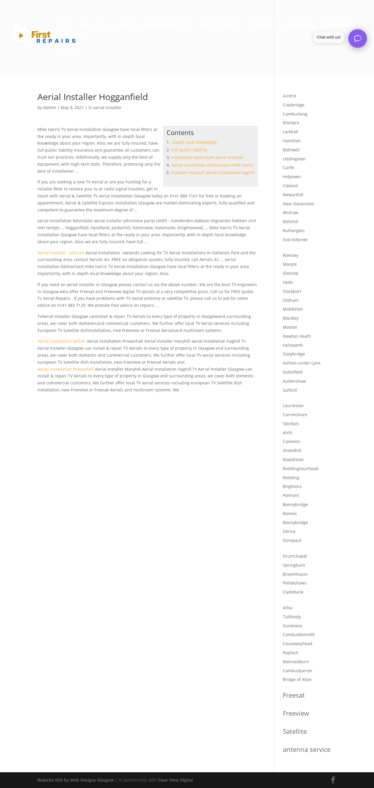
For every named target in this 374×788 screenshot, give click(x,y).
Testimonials (299, 25)
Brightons (292, 486)
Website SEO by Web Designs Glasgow (75, 780)
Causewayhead (297, 643)
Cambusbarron (297, 670)
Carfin (289, 167)
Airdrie (289, 96)
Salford (290, 390)
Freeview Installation (165, 25)
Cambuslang (295, 114)
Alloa (287, 607)
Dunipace (292, 540)
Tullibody (292, 616)
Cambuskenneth (299, 634)
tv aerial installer (105, 107)
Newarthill (293, 194)
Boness (290, 513)
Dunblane (292, 625)
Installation (93, 25)
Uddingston (294, 159)
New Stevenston (298, 203)
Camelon (291, 441)
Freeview (296, 713)
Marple (290, 264)
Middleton (293, 309)
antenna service (306, 749)
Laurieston (293, 405)
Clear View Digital (175, 780)
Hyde (288, 282)
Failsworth (293, 345)
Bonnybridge (295, 504)
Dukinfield (293, 372)
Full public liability (189, 150)
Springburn (294, 565)
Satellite (295, 731)
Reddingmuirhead (300, 468)
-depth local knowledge (194, 142)
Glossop (290, 273)
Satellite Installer (219, 25)
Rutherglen (294, 230)
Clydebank (293, 592)
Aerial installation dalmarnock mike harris (212, 165)
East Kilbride (295, 239)
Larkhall (290, 131)
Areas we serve (339, 25)
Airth (287, 432)
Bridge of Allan (297, 679)
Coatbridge (293, 105)
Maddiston (293, 459)
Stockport (292, 291)
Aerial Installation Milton (61, 341)
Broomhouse (295, 574)
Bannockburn (296, 661)
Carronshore (295, 414)
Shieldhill (292, 450)
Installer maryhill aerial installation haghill (212, 172)
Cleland (290, 185)
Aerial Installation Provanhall (65, 369)
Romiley (290, 255)
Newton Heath (297, 336)
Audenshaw (294, 381)
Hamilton (292, 140)
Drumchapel (295, 556)
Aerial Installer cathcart (60, 252)
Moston (290, 327)
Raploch (291, 652)
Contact (67, 51)
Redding (291, 477)
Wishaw (290, 212)
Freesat (123, 25)
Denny (289, 531)
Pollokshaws (295, 583)
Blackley (291, 318)
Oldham (291, 300)
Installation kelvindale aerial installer (207, 157)
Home (64, 25)
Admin (49, 107)
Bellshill (290, 221)
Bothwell (291, 150)
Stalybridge (294, 354)
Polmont (291, 495)
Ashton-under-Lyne (302, 363)
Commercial (262, 25)
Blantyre (291, 122)
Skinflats (291, 423)
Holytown (292, 176)
